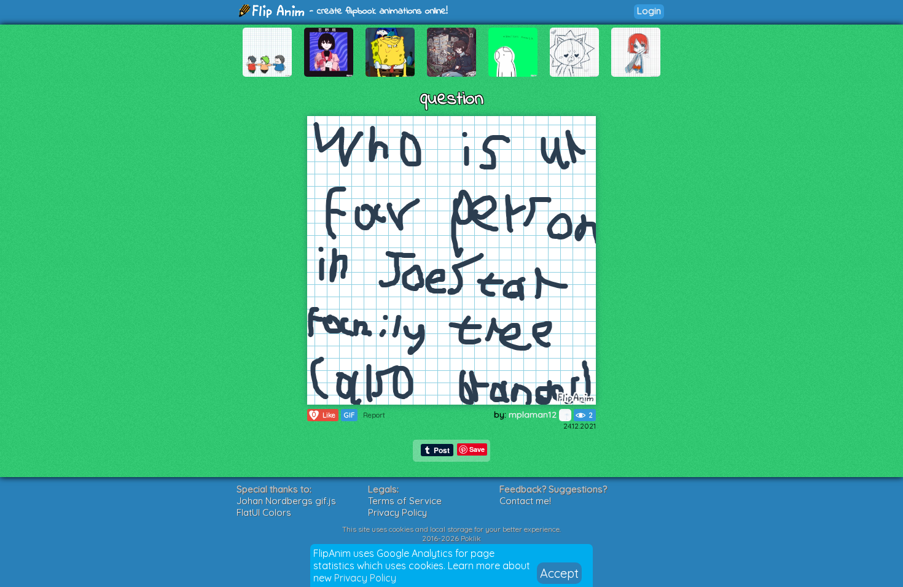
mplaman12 (534, 414)
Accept (559, 573)
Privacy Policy (365, 578)
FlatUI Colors (264, 512)
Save (477, 449)
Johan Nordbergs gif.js (286, 501)
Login (649, 11)
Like (323, 414)
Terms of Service (405, 501)
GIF (349, 415)
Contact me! (525, 501)
